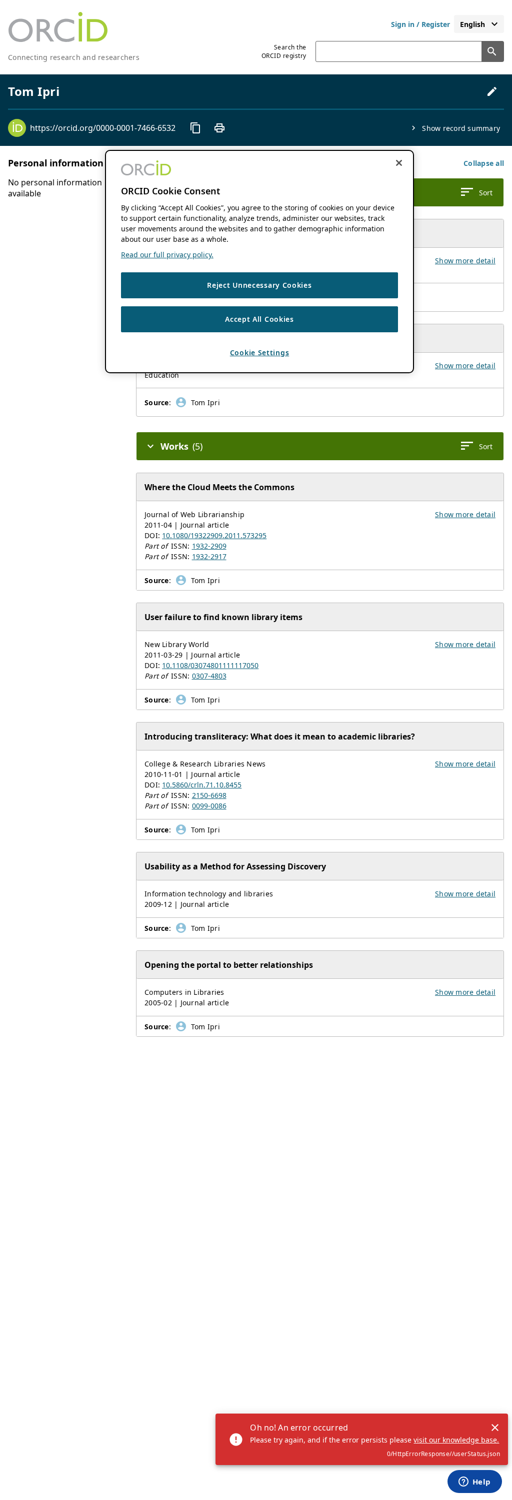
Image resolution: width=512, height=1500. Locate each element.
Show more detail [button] (465, 260)
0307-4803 (209, 676)
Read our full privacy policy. (167, 254)
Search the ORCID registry (284, 51)
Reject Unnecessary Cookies (259, 285)
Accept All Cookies (259, 319)
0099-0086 (209, 805)
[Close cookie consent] (399, 163)
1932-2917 (209, 556)
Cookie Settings (260, 352)
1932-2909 (209, 546)
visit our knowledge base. (456, 1440)
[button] (484, 163)
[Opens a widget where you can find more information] (474, 1482)
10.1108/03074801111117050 (210, 665)
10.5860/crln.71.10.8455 (202, 784)
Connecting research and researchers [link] (74, 57)
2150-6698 (209, 795)
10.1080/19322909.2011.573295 (214, 535)
